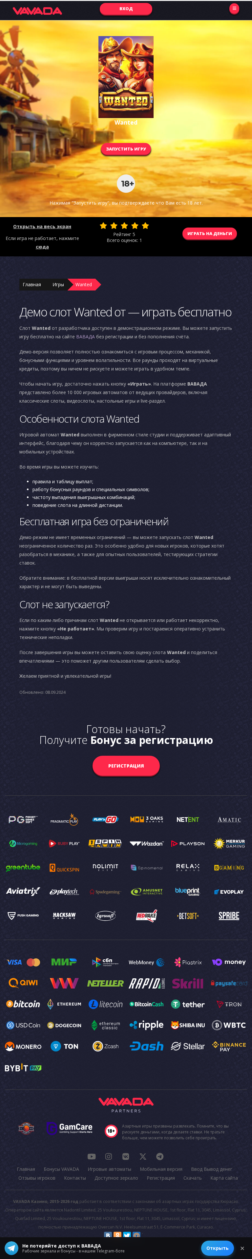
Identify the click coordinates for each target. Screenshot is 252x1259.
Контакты (75, 1178)
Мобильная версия (161, 1169)
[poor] (113, 225)
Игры (58, 284)
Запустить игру (126, 149)
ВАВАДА (85, 336)
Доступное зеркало (116, 1178)
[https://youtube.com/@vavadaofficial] (91, 1156)
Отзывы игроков (36, 1178)
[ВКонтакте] (108, 1236)
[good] (134, 225)
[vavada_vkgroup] (125, 1156)
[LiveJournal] (146, 1236)
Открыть (217, 1248)
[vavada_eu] (143, 1156)
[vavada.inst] (108, 1156)
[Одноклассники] (117, 1236)
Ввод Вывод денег (211, 1169)
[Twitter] (127, 1236)
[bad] (103, 225)
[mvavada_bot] (160, 1156)
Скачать (192, 1178)
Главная (32, 284)
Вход (126, 8)
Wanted (83, 284)
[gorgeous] (145, 225)
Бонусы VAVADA (61, 1169)
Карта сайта (224, 1178)
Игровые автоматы (109, 1169)
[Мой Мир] (136, 1236)
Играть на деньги (209, 233)
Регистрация (126, 766)
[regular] (124, 225)
